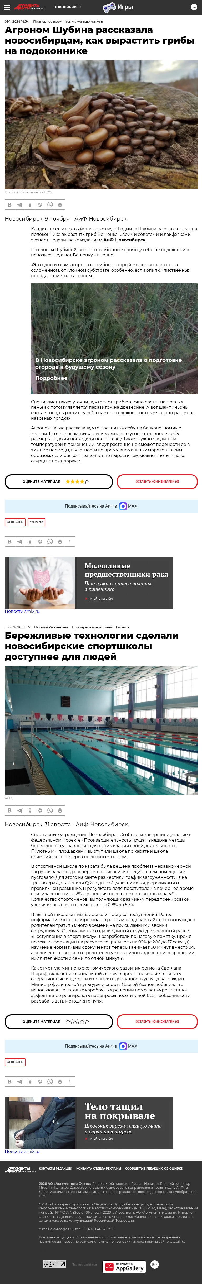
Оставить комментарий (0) (157, 481)
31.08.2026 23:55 (17, 627)
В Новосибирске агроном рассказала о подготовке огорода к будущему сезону (108, 363)
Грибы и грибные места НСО (28, 192)
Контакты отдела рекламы (98, 1168)
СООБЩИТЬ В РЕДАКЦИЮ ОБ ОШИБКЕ (154, 1168)
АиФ (8, 798)
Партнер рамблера (84, 1264)
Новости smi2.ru (22, 611)
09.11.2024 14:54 (17, 21)
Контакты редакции (55, 1168)
